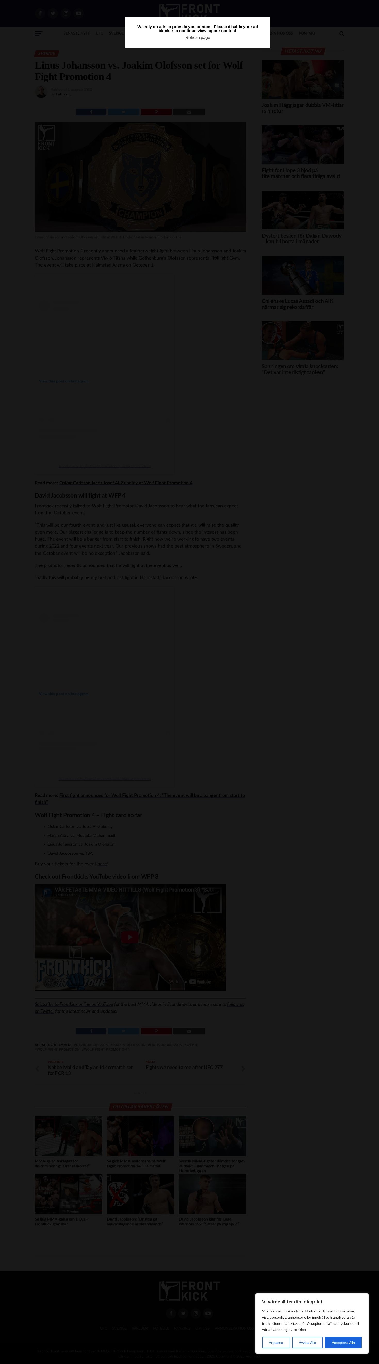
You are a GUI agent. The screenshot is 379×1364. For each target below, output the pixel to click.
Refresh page (197, 37)
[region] (312, 1323)
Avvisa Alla (307, 1343)
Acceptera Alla (343, 1343)
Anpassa (276, 1343)
